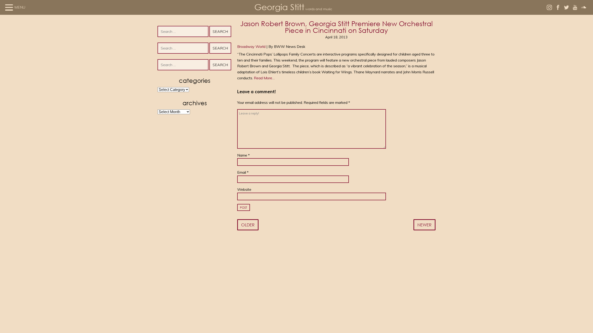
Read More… (264, 78)
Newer (424, 224)
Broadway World (251, 46)
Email (243, 172)
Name (243, 155)
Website (244, 189)
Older (248, 224)
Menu (19, 7)
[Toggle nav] (9, 7)
